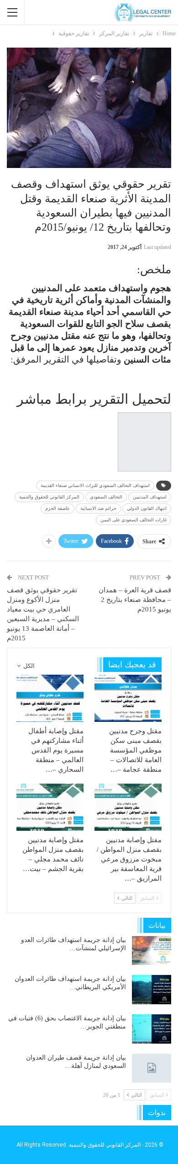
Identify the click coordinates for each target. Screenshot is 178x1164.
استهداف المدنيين (150, 496)
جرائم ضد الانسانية (98, 508)
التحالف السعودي (106, 496)
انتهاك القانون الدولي (147, 508)
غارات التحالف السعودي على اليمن (133, 519)
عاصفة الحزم (57, 508)
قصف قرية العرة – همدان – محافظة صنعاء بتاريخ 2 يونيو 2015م (135, 599)
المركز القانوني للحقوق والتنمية (49, 496)
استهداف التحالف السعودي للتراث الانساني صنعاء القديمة (95, 485)
